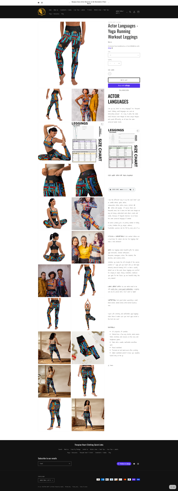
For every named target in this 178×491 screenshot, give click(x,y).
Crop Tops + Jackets (112, 449)
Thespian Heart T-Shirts (86, 453)
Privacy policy (75, 487)
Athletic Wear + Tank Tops (97, 449)
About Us (66, 449)
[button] (130, 12)
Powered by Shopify (59, 487)
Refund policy (68, 487)
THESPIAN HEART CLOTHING (48, 487)
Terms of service (83, 487)
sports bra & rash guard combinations (122, 289)
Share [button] (111, 365)
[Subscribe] (69, 463)
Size (109, 51)
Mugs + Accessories (72, 453)
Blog (110, 453)
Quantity (110, 60)
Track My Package (75, 449)
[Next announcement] (109, 2)
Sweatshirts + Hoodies (101, 453)
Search (60, 449)
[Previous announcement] (69, 2)
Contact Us (85, 449)
